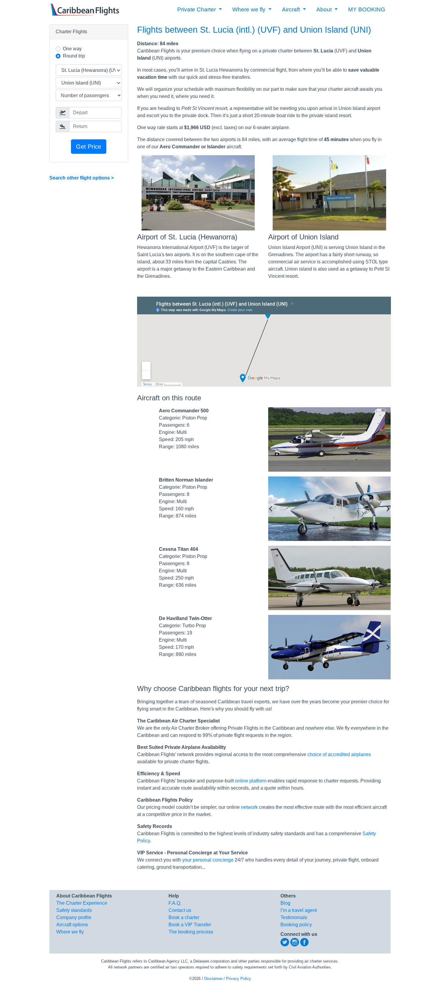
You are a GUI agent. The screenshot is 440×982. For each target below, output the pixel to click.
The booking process (191, 931)
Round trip (74, 55)
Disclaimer (213, 978)
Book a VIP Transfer (190, 924)
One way (72, 48)
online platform (250, 780)
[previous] (271, 439)
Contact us (180, 910)
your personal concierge (207, 859)
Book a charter (184, 917)
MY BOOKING (366, 9)
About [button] (324, 9)
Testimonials (293, 917)
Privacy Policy (238, 978)
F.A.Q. (175, 903)
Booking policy (296, 924)
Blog (285, 903)
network (249, 807)
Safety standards (74, 910)
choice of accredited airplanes (339, 754)
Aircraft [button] (291, 9)
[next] (387, 439)
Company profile (73, 917)
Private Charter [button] (197, 9)
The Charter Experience (81, 903)
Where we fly (70, 931)
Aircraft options (72, 924)
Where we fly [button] (249, 9)
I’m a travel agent (298, 910)
